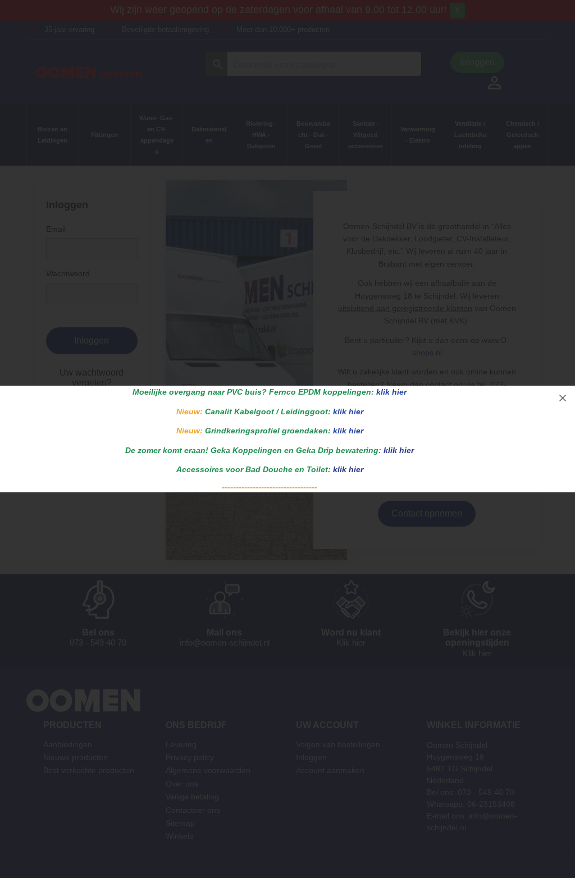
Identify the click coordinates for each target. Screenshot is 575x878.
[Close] (562, 398)
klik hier (391, 391)
